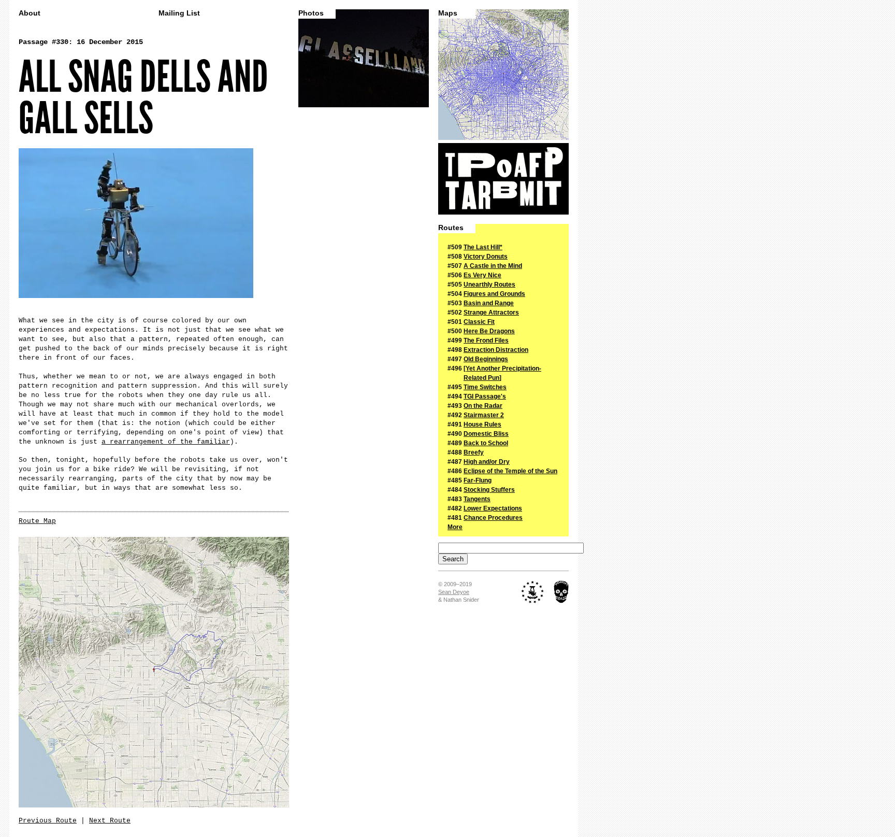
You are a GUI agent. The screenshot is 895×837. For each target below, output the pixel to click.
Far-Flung (478, 480)
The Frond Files (486, 340)
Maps (447, 13)
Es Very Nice (482, 275)
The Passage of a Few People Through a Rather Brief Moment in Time (503, 179)
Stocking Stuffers (489, 489)
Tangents (477, 499)
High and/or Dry (487, 461)
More (455, 527)
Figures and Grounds (494, 293)
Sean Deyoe (453, 592)
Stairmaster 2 (484, 415)
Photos (311, 13)
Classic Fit (479, 321)
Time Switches (485, 387)
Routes (451, 228)
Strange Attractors (491, 312)
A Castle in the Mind (493, 265)
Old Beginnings (486, 359)
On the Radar (483, 405)
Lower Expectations (493, 508)
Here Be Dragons (489, 331)
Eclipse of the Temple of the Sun (510, 471)
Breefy (474, 452)
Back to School (486, 443)
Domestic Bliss (486, 433)
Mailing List (179, 13)
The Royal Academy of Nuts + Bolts (532, 591)
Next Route (110, 821)
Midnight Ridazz (561, 591)
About (29, 13)
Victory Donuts (486, 256)
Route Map (37, 521)
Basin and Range (489, 303)
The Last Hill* (483, 247)
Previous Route (48, 821)
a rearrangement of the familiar (166, 442)
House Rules (482, 424)
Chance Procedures (493, 517)
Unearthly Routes (489, 284)
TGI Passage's (485, 396)
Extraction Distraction (496, 349)
